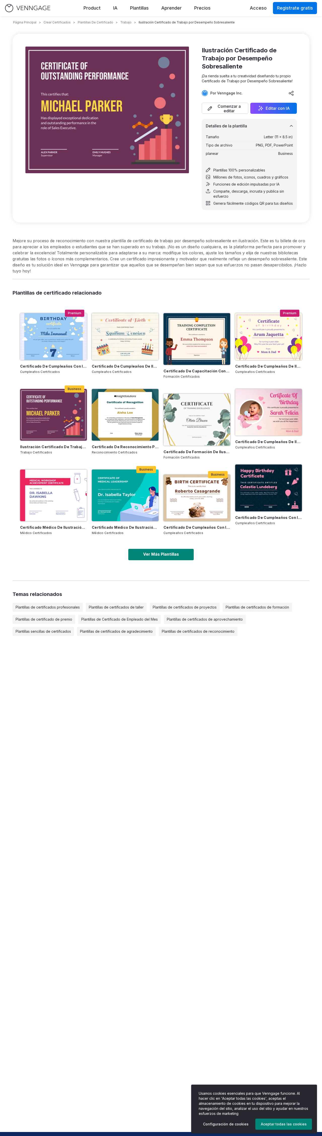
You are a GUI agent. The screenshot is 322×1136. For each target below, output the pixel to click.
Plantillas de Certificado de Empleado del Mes (119, 619)
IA (115, 8)
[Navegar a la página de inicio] (27, 8)
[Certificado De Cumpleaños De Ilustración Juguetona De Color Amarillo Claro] (125, 336)
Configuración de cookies (226, 1124)
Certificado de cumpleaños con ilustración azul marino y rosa (268, 517)
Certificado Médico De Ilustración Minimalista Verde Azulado (125, 527)
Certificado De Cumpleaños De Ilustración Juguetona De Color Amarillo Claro (125, 366)
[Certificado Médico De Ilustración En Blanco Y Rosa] (53, 495)
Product (92, 8)
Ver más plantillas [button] (161, 554)
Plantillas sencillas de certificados (43, 631)
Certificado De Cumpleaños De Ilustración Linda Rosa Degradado (268, 442)
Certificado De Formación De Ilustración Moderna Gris (197, 452)
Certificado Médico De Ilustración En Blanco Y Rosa (53, 527)
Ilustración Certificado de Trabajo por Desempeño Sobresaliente (53, 447)
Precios (202, 8)
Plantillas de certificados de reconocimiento (198, 631)
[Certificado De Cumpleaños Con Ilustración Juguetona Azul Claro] (53, 336)
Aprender (171, 8)
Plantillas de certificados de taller (116, 607)
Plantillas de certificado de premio (44, 619)
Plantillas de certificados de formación (257, 607)
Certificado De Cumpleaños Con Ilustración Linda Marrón (197, 527)
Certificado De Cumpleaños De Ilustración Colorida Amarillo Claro (268, 366)
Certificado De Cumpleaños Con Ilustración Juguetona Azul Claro (53, 366)
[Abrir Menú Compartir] (291, 93)
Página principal (24, 22)
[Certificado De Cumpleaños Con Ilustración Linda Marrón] (197, 498)
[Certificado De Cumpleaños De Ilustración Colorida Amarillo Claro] (268, 336)
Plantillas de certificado (95, 22)
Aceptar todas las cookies (284, 1124)
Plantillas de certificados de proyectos (185, 607)
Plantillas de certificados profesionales (48, 607)
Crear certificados (57, 22)
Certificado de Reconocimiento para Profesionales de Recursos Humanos (125, 447)
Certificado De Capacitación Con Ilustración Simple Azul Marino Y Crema (197, 371)
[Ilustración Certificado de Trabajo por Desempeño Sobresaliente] (53, 415)
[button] (225, 108)
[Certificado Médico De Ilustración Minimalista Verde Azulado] (125, 495)
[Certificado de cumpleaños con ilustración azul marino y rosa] (268, 488)
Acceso (258, 8)
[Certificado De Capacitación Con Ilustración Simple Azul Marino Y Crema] (197, 339)
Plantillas (139, 8)
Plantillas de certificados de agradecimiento (116, 631)
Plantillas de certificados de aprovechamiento (205, 619)
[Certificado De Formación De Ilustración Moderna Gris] (197, 419)
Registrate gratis (295, 8)
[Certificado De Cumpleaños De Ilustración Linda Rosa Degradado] (268, 412)
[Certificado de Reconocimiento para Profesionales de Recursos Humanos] (125, 415)
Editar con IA (278, 108)
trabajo (126, 22)
